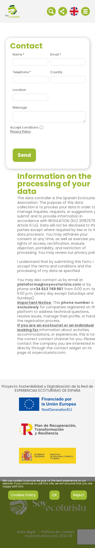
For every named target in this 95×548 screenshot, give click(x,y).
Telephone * (22, 72)
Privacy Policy (20, 131)
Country (56, 72)
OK (54, 494)
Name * (18, 54)
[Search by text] (51, 11)
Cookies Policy (23, 494)
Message (20, 107)
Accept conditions (24, 127)
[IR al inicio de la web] (12, 11)
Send (24, 155)
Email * (55, 54)
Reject (78, 494)
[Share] (62, 11)
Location (19, 90)
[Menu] (85, 11)
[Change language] (74, 11)
